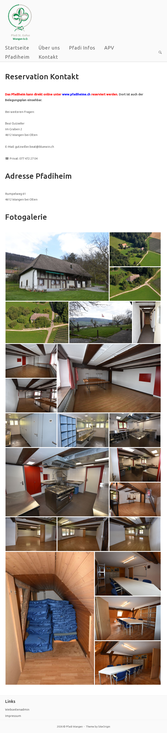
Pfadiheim (17, 57)
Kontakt (48, 57)
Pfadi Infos (82, 48)
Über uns (49, 48)
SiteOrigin (104, 726)
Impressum (13, 716)
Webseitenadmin (17, 709)
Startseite (17, 48)
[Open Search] (160, 52)
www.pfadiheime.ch (76, 94)
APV (109, 48)
